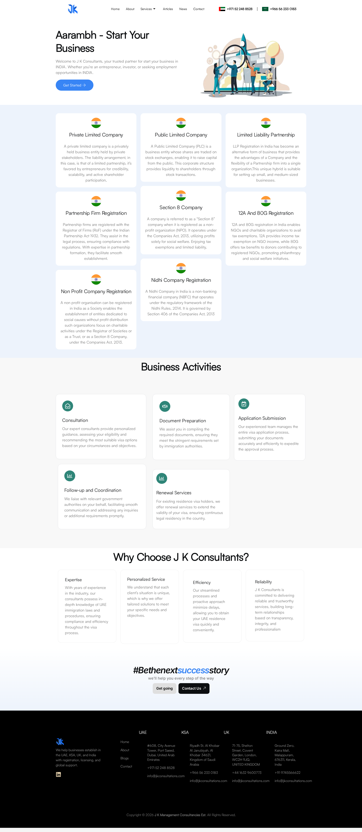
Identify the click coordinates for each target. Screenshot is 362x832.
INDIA (271, 732)
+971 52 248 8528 (239, 9)
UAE (143, 732)
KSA (185, 732)
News (183, 9)
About (130, 9)
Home (115, 9)
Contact (198, 9)
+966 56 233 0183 (283, 9)
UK (226, 732)
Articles (168, 9)
